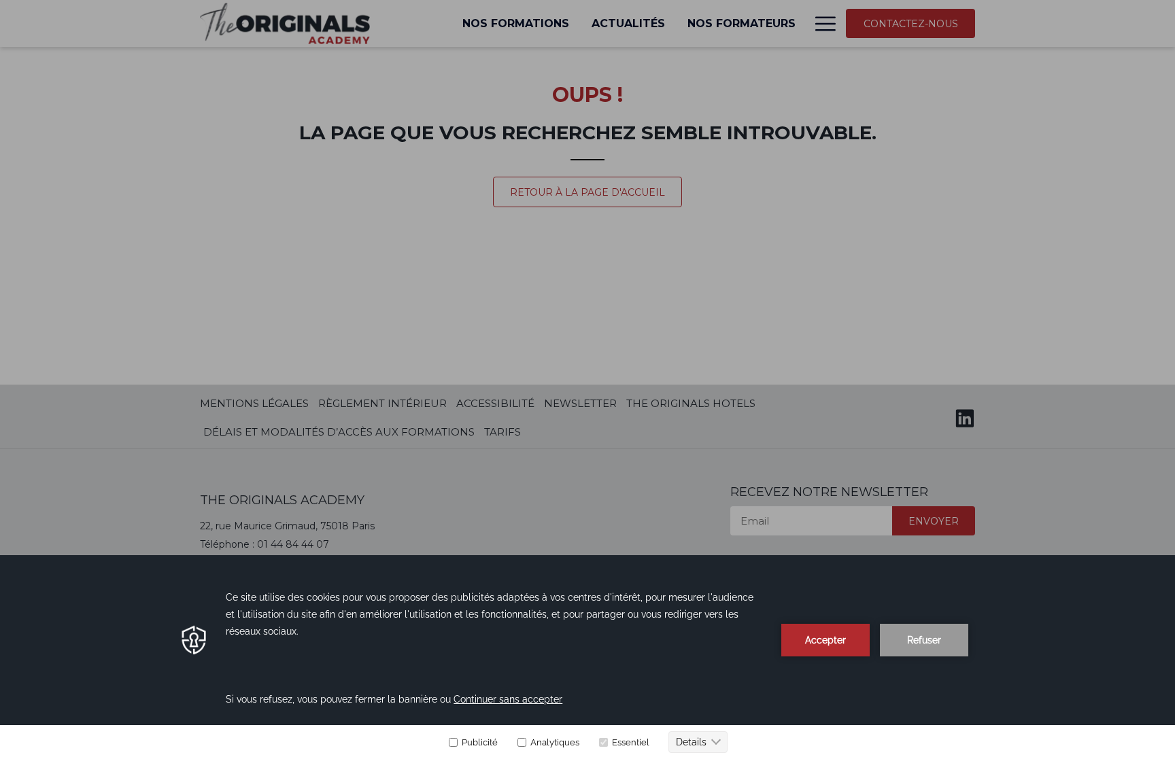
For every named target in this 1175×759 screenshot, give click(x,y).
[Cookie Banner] (587, 657)
